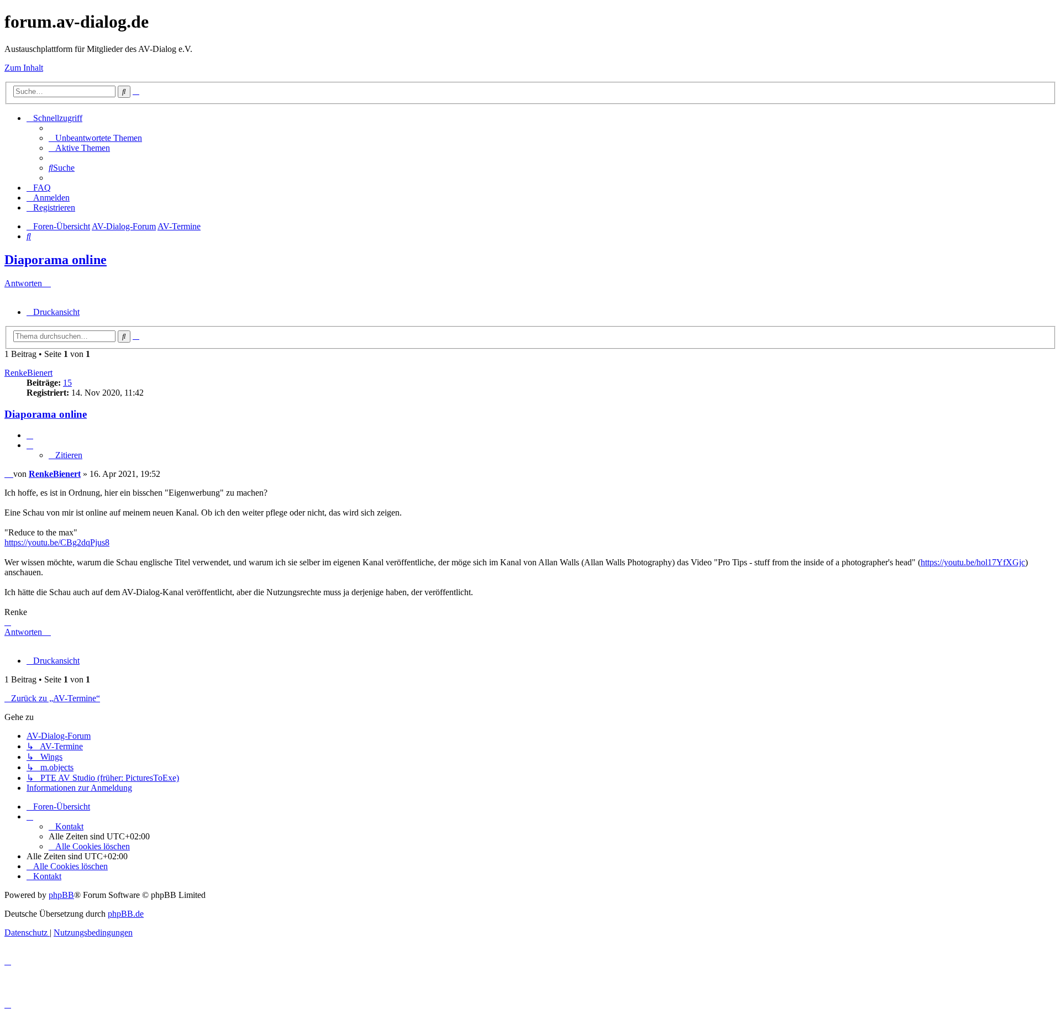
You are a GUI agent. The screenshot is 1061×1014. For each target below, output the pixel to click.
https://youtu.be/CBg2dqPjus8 (56, 542)
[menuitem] (95, 138)
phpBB (61, 895)
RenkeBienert (28, 372)
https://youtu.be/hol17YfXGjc (973, 562)
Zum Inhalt (23, 67)
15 (67, 382)
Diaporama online (55, 260)
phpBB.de (126, 913)
